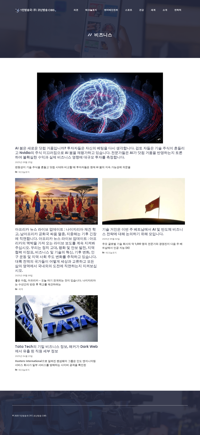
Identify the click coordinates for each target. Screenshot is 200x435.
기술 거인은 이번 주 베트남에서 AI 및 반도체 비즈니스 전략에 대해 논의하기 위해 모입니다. (142, 231)
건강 (141, 10)
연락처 (177, 10)
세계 (153, 10)
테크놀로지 (91, 10)
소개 (165, 10)
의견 (76, 10)
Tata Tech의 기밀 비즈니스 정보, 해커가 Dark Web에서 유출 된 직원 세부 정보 (56, 349)
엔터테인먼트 (111, 10)
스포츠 (128, 10)
